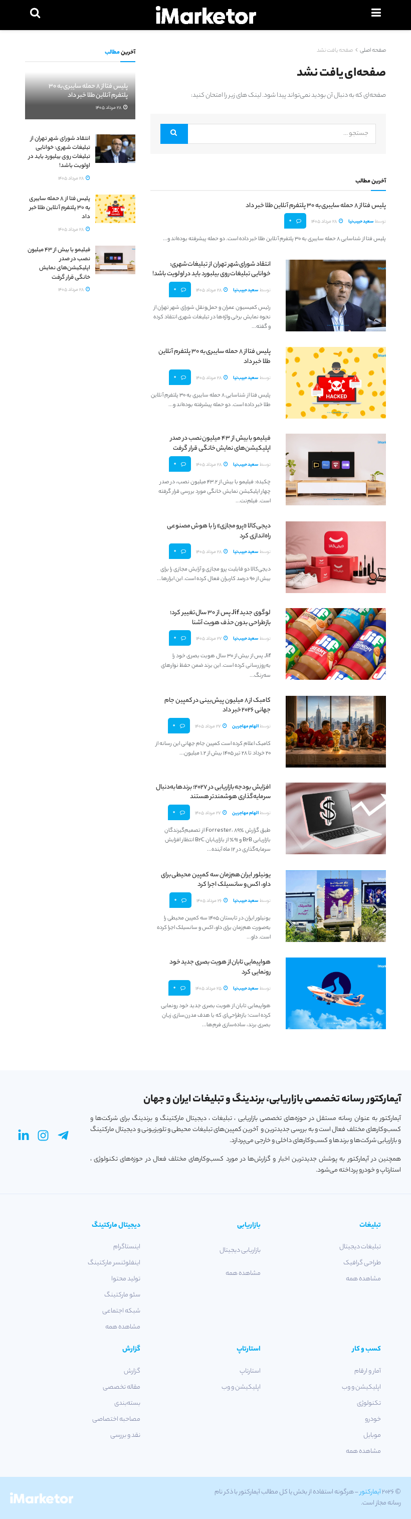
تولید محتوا (125, 1279)
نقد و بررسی (125, 1435)
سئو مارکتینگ (122, 1295)
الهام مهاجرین (245, 726)
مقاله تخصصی (121, 1387)
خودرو (373, 1419)
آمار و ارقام (367, 1371)
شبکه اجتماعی (121, 1311)
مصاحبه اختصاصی (116, 1419)
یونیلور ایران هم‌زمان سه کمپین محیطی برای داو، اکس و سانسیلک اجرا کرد (216, 880)
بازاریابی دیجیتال (240, 1250)
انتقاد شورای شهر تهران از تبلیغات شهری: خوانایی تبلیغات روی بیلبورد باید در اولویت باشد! (211, 269)
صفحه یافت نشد (335, 50)
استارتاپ (250, 1371)
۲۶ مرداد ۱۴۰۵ (209, 901)
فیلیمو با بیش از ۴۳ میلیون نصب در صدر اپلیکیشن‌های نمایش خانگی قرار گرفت (220, 443)
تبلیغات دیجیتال (360, 1247)
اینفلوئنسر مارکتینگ (114, 1263)
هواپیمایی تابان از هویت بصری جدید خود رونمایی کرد (220, 967)
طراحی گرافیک (362, 1263)
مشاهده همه (363, 1279)
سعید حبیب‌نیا (361, 222)
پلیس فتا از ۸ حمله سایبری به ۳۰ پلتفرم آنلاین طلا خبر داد (316, 206)
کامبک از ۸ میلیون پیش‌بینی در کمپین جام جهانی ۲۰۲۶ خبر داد (217, 705)
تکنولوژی (369, 1403)
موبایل (372, 1435)
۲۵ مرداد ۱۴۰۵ (209, 989)
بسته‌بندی (127, 1403)
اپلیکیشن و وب (361, 1387)
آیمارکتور (370, 1492)
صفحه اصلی (373, 50)
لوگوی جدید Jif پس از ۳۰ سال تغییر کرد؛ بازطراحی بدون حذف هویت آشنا (220, 618)
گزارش (132, 1371)
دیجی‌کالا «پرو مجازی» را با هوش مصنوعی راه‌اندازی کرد (219, 531)
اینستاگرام (126, 1247)
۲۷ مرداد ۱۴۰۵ (209, 639)
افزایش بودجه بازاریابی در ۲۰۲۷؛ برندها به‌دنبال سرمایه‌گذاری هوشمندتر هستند (213, 792)
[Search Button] (174, 134)
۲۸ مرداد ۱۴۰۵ (324, 222)
